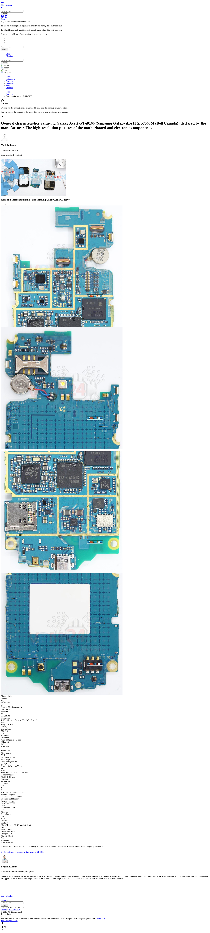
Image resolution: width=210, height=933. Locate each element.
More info (101, 918)
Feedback (4, 900)
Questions (9, 83)
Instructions (10, 79)
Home (8, 77)
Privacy (4, 910)
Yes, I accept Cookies (9, 921)
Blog (8, 54)
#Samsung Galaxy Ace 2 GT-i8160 (30, 852)
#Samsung (12, 852)
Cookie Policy (14, 910)
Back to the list (6, 896)
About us (9, 56)
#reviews (4, 852)
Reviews (9, 81)
